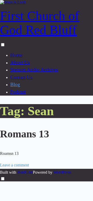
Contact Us (21, 77)
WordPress (62, 172)
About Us (20, 62)
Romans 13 (24, 134)
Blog (15, 84)
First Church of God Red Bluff (39, 23)
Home (16, 55)
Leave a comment (14, 165)
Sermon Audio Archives (34, 69)
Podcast (18, 92)
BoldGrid (25, 172)
